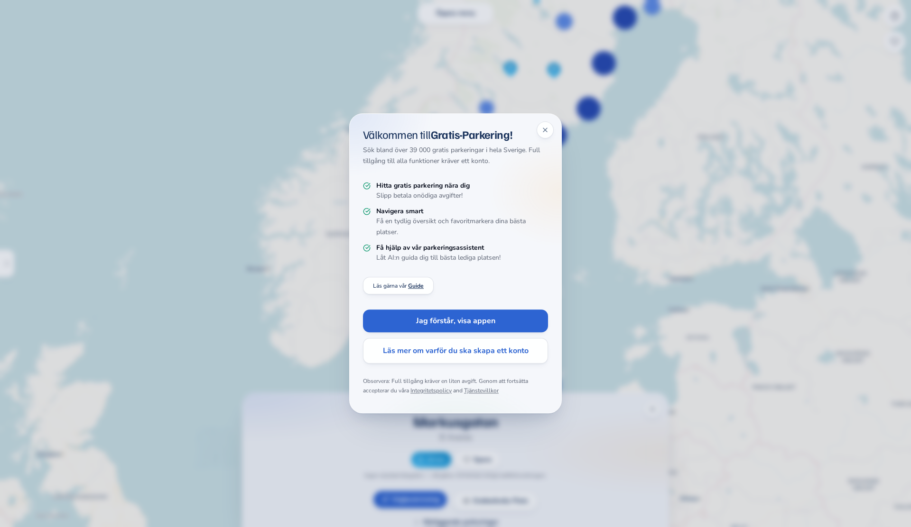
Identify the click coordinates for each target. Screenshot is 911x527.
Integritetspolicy (431, 390)
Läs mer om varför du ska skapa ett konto (456, 351)
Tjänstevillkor (481, 390)
